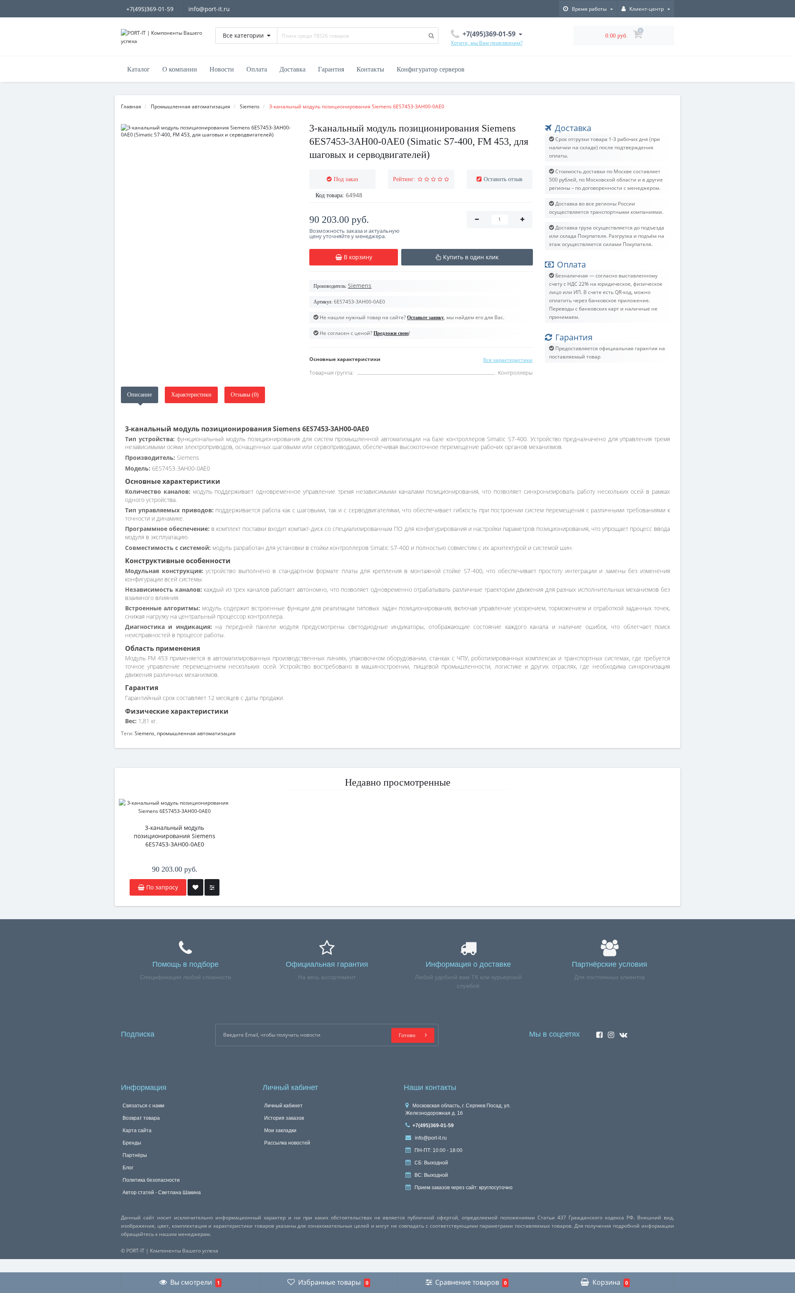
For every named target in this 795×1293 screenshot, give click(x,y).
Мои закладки (280, 1130)
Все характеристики (507, 359)
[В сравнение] (212, 887)
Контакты (370, 69)
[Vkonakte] (621, 1032)
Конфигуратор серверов (431, 69)
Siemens (144, 733)
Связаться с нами (143, 1106)
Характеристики (191, 395)
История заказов (284, 1118)
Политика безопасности (151, 1180)
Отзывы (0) (245, 395)
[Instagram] (609, 1032)
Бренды (132, 1143)
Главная (131, 106)
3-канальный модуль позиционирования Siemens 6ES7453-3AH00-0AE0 (174, 836)
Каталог (138, 69)
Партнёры (135, 1155)
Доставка (292, 69)
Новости (222, 69)
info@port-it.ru (209, 9)
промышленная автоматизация (196, 733)
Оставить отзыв (503, 179)
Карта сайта (137, 1130)
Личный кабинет (283, 1106)
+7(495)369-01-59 (149, 9)
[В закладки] (195, 887)
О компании (179, 69)
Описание (139, 395)
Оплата (256, 69)
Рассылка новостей (287, 1143)
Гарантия (331, 69)
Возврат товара (141, 1118)
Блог (128, 1168)
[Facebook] (597, 1032)
